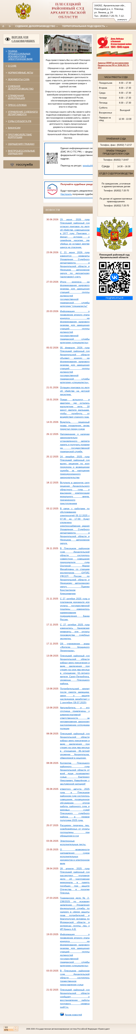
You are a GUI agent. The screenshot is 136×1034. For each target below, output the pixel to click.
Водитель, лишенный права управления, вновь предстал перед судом (75, 425)
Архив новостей (73, 1014)
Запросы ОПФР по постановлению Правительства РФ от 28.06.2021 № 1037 (113, 65)
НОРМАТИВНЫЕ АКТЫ (20, 72)
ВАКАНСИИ (14, 128)
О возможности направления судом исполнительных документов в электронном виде (75, 856)
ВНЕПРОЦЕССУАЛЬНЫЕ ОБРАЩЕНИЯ (21, 152)
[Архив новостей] (62, 1015)
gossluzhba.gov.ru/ (92, 165)
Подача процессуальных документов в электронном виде (20, 55)
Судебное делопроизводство (35, 26)
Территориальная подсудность (84, 26)
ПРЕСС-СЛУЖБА (17, 105)
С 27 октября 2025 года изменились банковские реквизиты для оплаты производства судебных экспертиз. (75, 631)
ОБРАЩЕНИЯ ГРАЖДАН (21, 144)
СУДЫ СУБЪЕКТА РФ (19, 121)
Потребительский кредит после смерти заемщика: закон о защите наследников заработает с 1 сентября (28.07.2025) (75, 695)
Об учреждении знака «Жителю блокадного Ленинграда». (75, 647)
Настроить (66, 194)
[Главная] (3, 26)
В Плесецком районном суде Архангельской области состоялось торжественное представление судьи (75, 977)
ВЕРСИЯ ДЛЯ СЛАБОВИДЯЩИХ (23, 39)
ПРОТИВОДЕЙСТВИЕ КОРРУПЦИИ (20, 136)
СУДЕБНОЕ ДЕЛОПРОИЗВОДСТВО (21, 87)
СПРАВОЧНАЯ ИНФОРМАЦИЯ (16, 97)
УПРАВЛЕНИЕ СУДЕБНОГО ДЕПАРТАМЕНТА (23, 113)
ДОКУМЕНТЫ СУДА (18, 79)
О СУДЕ (12, 65)
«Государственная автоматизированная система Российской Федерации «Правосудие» (72, 1029)
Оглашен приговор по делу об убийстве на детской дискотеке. (75, 391)
